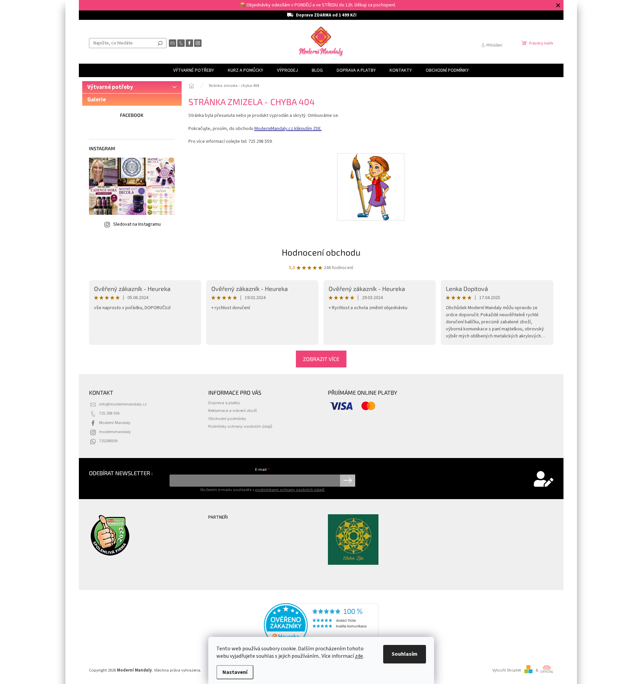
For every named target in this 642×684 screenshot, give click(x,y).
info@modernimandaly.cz (123, 404)
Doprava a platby (224, 403)
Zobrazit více (321, 359)
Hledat (160, 43)
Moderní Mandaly (114, 423)
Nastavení (234, 672)
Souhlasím (405, 654)
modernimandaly (115, 432)
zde (359, 656)
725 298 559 (109, 413)
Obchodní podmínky (227, 419)
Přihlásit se (347, 481)
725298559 (108, 441)
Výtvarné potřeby (110, 87)
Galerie (96, 100)
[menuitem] (193, 70)
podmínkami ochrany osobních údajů (290, 490)
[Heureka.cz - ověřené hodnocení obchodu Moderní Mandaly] (321, 625)
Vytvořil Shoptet (506, 670)
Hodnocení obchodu (321, 252)
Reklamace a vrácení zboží (232, 411)
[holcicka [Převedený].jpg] (370, 186)
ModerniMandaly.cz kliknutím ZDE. (288, 128)
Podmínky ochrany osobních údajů (240, 426)
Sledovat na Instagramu (137, 224)
